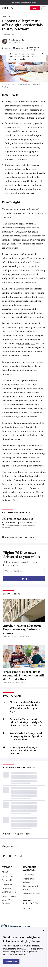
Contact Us (7, 880)
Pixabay (5, 87)
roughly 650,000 (26, 343)
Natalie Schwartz (16, 40)
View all (6, 833)
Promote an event (31, 893)
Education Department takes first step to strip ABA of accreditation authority (26, 722)
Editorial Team (8, 876)
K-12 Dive (27, 908)
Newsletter (7, 884)
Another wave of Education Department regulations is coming (22, 629)
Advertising (28, 874)
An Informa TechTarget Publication (24, 3)
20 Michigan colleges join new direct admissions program (24, 750)
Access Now (11, 961)
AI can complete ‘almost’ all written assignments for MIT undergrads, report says (26, 706)
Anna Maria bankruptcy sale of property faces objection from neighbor (26, 736)
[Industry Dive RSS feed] (21, 856)
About (5, 871)
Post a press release (21, 833)
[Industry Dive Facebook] (10, 856)
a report (5, 412)
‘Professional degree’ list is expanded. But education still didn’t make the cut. (23, 675)
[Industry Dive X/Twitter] (15, 856)
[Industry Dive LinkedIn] (4, 856)
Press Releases (9, 896)
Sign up (35, 8)
